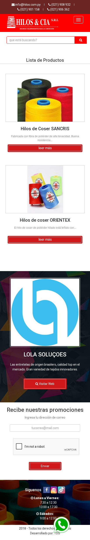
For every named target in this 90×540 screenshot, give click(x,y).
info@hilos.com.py (28, 4)
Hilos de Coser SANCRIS (45, 128)
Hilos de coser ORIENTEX (45, 220)
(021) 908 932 (61, 4)
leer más (45, 148)
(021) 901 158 (30, 9)
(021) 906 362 (59, 9)
